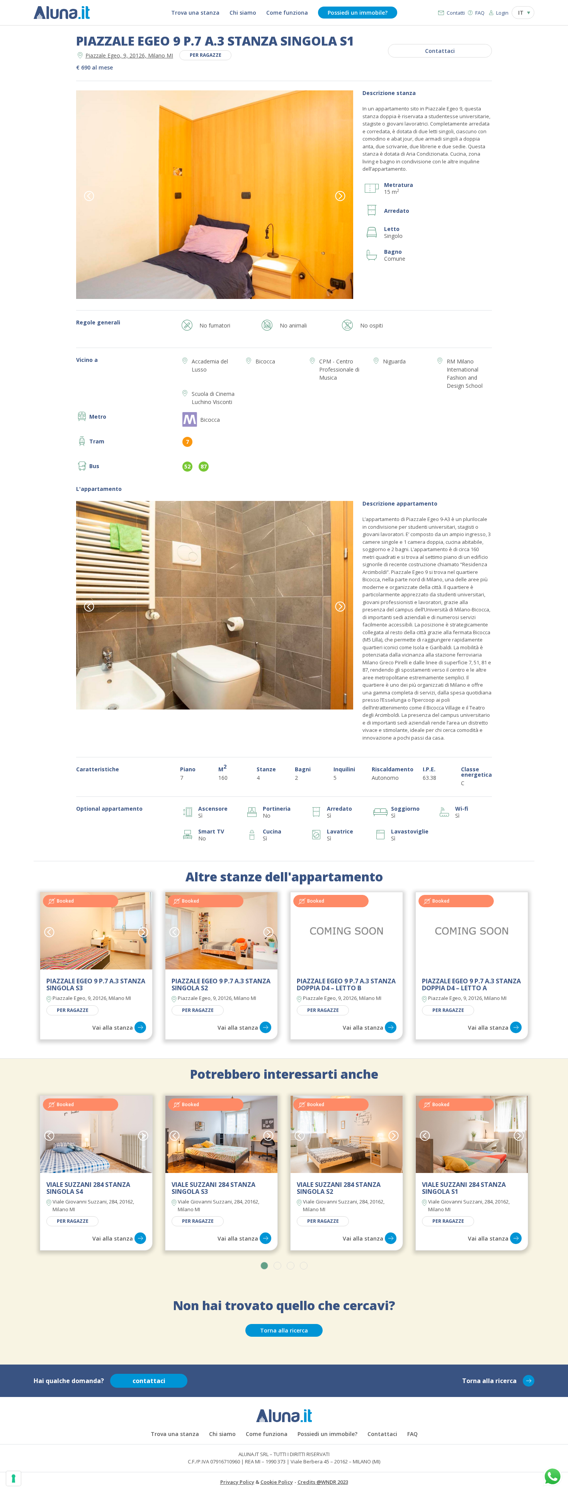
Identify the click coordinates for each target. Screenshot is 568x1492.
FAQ (480, 12)
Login (502, 12)
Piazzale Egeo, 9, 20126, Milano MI (129, 55)
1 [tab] (264, 1266)
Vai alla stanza (112, 1027)
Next (340, 195)
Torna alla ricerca (284, 1330)
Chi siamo (243, 12)
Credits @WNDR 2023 (323, 1481)
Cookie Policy (276, 1481)
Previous (89, 195)
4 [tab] (304, 1266)
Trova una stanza (195, 12)
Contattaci (440, 50)
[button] (523, 13)
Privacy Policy (237, 1481)
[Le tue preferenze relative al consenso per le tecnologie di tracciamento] (13, 1478)
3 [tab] (290, 1266)
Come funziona (287, 12)
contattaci (149, 1381)
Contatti (456, 12)
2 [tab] (277, 1266)
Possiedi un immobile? (358, 12)
